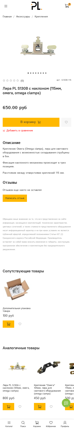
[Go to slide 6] (40, 73)
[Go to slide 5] (38, 73)
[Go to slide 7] (43, 73)
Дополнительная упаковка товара (17, 310)
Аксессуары (23, 16)
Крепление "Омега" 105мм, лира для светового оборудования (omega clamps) (47, 389)
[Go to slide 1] (28, 73)
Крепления (41, 16)
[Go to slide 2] (30, 73)
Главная (7, 16)
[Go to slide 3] (33, 73)
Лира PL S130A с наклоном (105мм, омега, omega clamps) (16, 387)
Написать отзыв (14, 198)
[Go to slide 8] (45, 73)
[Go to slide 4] (35, 73)
